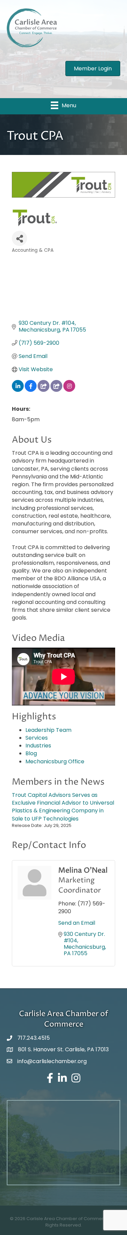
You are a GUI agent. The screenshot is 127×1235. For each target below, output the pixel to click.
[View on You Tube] (56, 390)
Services (36, 738)
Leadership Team (48, 730)
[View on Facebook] (31, 390)
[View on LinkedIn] (18, 390)
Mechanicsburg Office (54, 761)
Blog (31, 753)
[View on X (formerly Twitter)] (43, 390)
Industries (38, 745)
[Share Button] (19, 238)
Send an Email (76, 923)
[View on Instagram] (69, 390)
